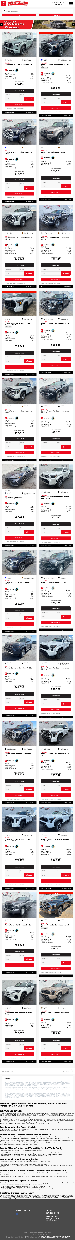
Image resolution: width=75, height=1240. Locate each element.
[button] (35, 44)
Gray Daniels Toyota (9, 112)
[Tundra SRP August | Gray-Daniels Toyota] (37, 24)
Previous (1, 24)
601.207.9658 (58, 2)
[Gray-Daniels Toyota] (14, 3)
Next (73, 24)
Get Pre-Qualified (19, 104)
